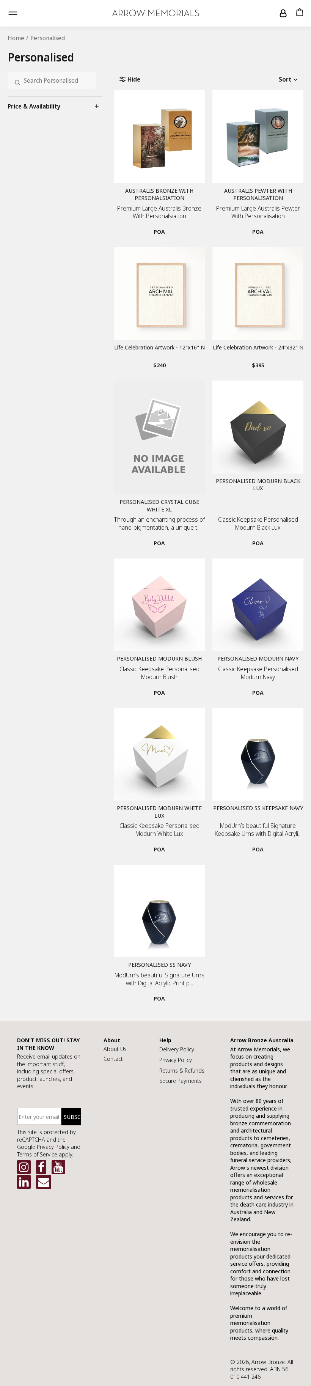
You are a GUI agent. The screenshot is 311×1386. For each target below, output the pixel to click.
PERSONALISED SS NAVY (159, 964)
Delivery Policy (176, 1049)
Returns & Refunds (181, 1070)
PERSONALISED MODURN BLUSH (159, 658)
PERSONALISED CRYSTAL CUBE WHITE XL (159, 505)
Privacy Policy (175, 1059)
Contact (113, 1058)
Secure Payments (180, 1080)
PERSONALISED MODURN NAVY (257, 658)
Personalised (47, 38)
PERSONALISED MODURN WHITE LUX (159, 811)
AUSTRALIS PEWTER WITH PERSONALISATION (258, 194)
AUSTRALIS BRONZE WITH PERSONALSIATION (159, 194)
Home (16, 38)
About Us (115, 1048)
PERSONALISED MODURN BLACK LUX (258, 484)
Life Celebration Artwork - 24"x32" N (258, 347)
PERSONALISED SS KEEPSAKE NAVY (258, 808)
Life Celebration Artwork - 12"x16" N (159, 347)
